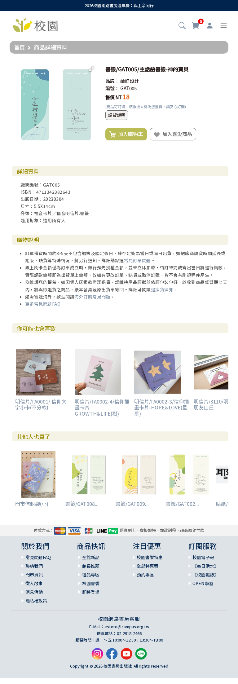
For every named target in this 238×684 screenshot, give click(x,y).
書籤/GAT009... (132, 503)
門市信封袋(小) (31, 503)
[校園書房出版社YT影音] (126, 656)
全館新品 (90, 557)
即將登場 (90, 592)
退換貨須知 (162, 289)
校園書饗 (90, 583)
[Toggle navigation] (224, 25)
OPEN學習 (202, 583)
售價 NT (113, 97)
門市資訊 (34, 574)
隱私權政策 (36, 601)
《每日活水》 (205, 566)
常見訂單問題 (137, 260)
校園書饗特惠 (150, 557)
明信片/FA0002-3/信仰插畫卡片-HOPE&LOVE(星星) (161, 407)
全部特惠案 (147, 566)
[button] (182, 26)
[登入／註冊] (210, 25)
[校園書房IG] (97, 656)
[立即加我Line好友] (141, 656)
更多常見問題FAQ (43, 304)
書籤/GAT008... (82, 503)
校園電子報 (203, 557)
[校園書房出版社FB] (112, 656)
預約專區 (145, 574)
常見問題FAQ (38, 557)
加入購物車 (129, 134)
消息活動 (34, 592)
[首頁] (35, 24)
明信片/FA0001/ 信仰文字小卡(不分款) (40, 404)
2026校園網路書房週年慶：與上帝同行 (119, 5)
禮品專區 (90, 574)
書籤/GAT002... (182, 503)
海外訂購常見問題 (92, 296)
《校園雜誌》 (205, 574)
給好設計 (129, 80)
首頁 (19, 47)
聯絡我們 (34, 566)
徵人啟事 (34, 583)
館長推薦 (90, 566)
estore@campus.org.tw (126, 626)
